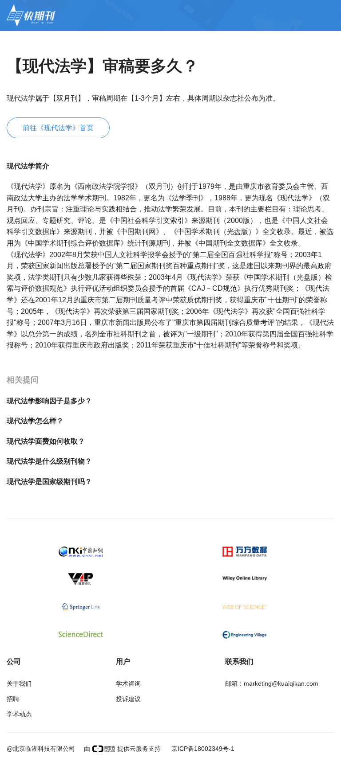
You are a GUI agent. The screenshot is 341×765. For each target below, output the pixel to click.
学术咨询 (128, 683)
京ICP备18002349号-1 (202, 748)
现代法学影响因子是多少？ (49, 401)
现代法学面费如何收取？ (46, 441)
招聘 (13, 699)
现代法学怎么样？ (35, 421)
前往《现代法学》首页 (58, 128)
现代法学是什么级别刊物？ (49, 461)
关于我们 (19, 683)
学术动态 (19, 714)
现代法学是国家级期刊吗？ (49, 481)
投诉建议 (128, 699)
